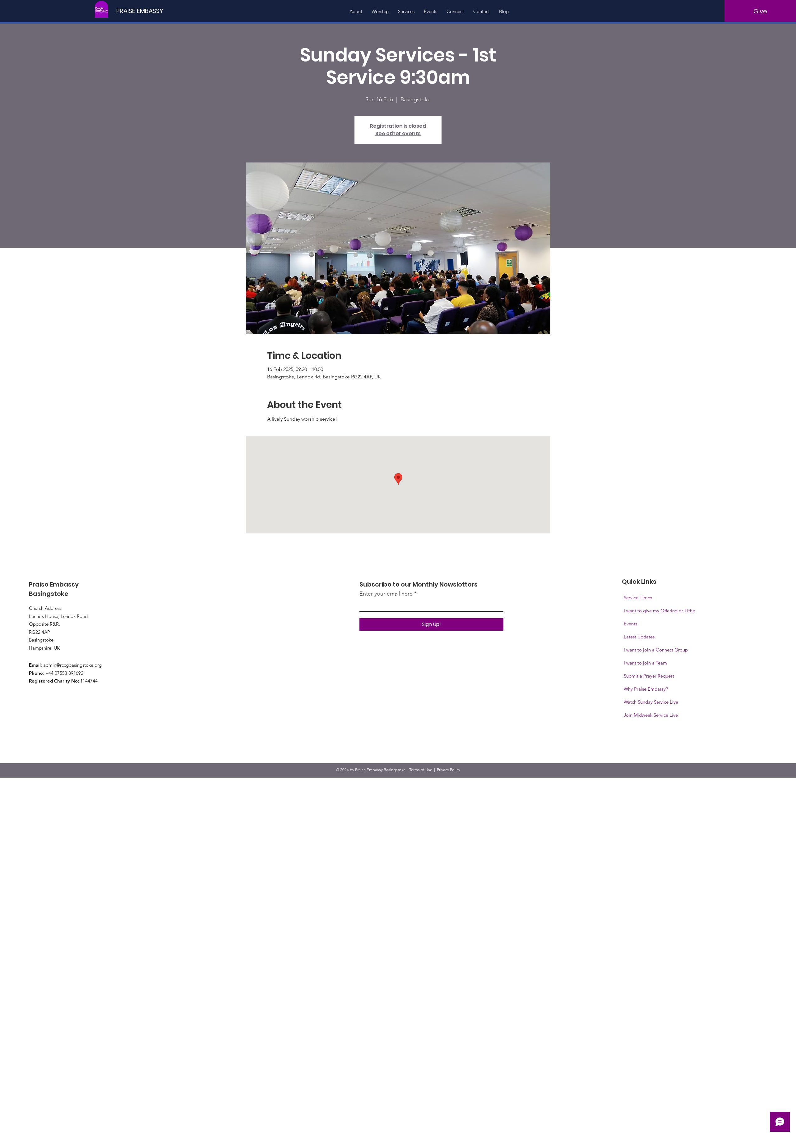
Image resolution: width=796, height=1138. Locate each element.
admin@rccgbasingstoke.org (72, 665)
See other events (398, 133)
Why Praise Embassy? (646, 689)
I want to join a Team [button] (645, 663)
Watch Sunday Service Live (651, 702)
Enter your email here (386, 593)
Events (630, 624)
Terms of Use (420, 769)
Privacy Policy (448, 769)
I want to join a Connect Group (656, 650)
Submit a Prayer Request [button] (649, 676)
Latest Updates (639, 637)
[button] (651, 715)
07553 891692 (69, 673)
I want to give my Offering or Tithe (659, 611)
